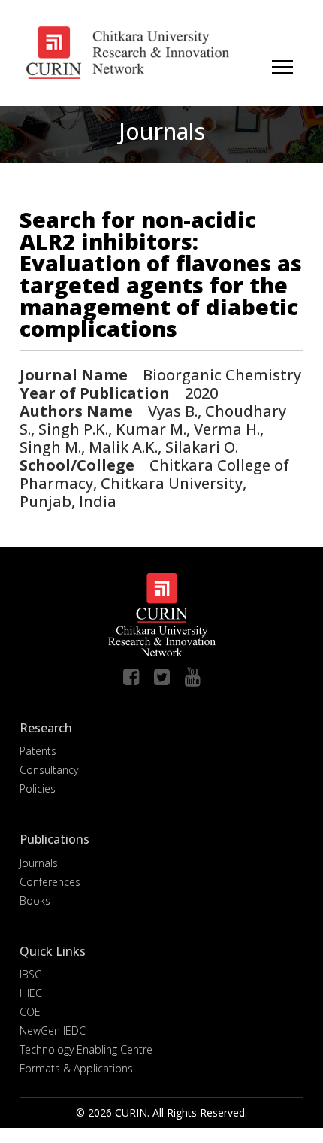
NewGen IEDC (53, 1030)
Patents (38, 751)
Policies (38, 788)
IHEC (31, 993)
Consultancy (49, 770)
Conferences (50, 882)
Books (35, 900)
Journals (39, 863)
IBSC (30, 974)
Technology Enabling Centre (86, 1049)
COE (30, 1012)
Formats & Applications (76, 1068)
